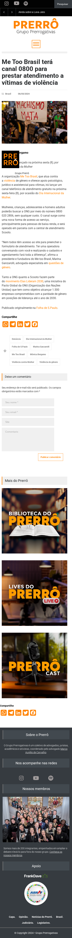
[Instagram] (21, 778)
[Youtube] (36, 778)
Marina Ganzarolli (41, 347)
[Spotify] (50, 778)
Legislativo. (43, 922)
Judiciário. (28, 922)
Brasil (8, 93)
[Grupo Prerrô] (10, 159)
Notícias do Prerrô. (42, 916)
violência (9, 180)
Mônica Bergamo (38, 354)
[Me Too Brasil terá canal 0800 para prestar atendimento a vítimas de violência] (34, 122)
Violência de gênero (48, 362)
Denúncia (16, 339)
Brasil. (59, 916)
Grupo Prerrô (22, 173)
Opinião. (23, 916)
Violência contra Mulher (23, 362)
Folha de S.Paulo (46, 308)
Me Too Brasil (28, 176)
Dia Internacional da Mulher (39, 339)
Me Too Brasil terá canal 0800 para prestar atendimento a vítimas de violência (33, 72)
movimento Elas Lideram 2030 (24, 281)
